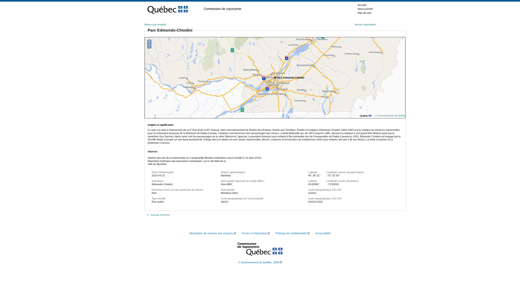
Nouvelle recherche (160, 215)
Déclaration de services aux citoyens (211, 233)
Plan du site (364, 12)
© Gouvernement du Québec (390, 115)
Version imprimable (365, 24)
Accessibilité (322, 233)
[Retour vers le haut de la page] (510, 271)
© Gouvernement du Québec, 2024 (258, 262)
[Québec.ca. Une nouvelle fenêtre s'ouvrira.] (167, 9)
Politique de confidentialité (291, 233)
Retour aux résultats (155, 24)
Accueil (362, 5)
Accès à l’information (254, 233)
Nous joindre (365, 8)
